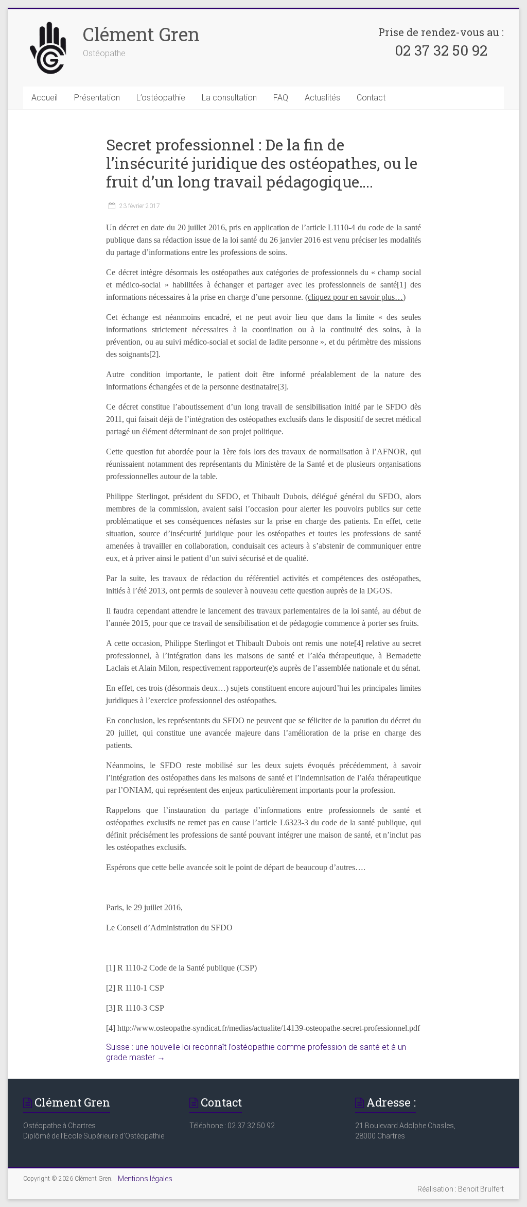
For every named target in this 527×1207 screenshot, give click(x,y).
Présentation (97, 98)
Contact (371, 98)
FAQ (280, 98)
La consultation (229, 98)
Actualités (322, 98)
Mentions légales (145, 1179)
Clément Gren (141, 34)
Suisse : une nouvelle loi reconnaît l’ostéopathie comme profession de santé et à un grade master (256, 1052)
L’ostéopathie (160, 98)
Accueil (44, 98)
